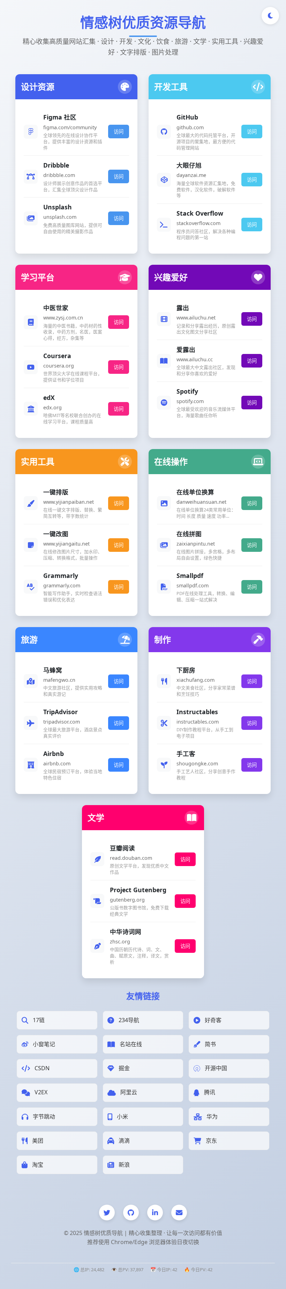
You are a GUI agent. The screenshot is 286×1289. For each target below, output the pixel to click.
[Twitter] (107, 1212)
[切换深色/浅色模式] (270, 15)
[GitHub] (131, 1212)
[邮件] (179, 1212)
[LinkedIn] (155, 1212)
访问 (118, 131)
